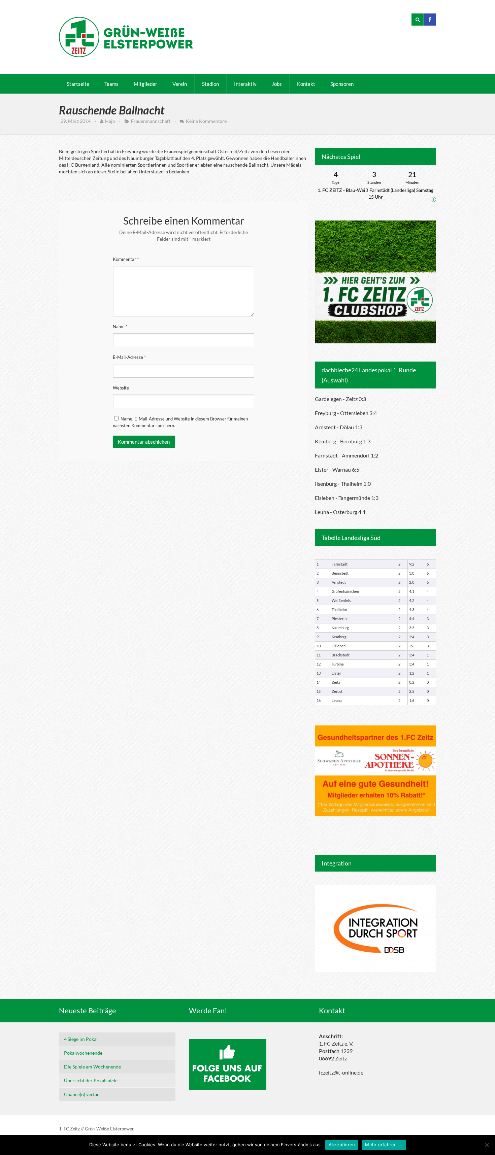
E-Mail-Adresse (129, 357)
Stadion (210, 84)
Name (120, 326)
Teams (111, 84)
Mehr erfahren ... (383, 1144)
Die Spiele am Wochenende (92, 1066)
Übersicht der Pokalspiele (91, 1080)
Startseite (78, 84)
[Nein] (486, 1145)
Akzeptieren (342, 1144)
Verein (179, 84)
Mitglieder (145, 84)
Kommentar (126, 259)
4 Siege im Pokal (81, 1039)
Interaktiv (245, 84)
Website (121, 387)
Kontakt (306, 84)
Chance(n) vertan (82, 1094)
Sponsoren (342, 84)
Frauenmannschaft (150, 121)
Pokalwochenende (83, 1053)
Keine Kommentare (206, 121)
